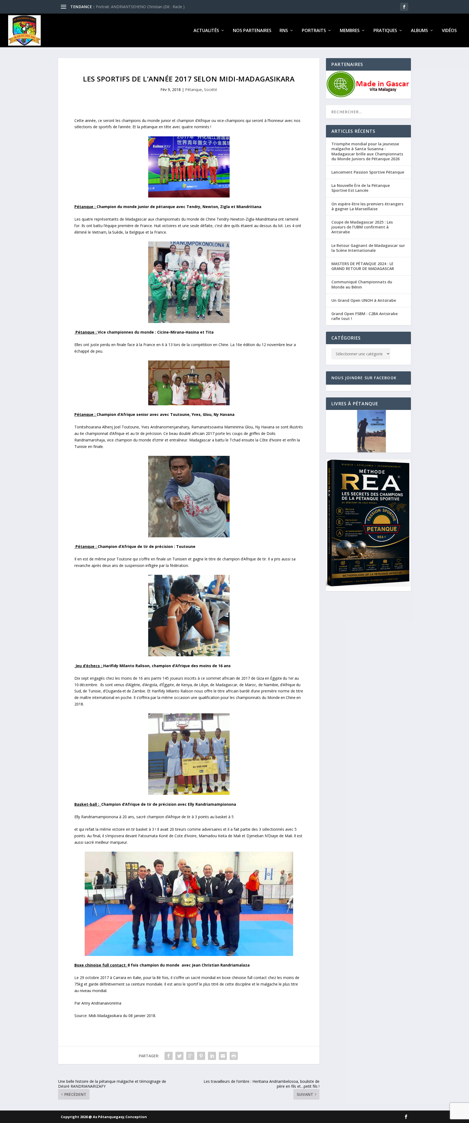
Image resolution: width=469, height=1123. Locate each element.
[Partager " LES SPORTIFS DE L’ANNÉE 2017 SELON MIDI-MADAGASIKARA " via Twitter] (179, 1055)
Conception (136, 1116)
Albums (419, 30)
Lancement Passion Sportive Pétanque (367, 172)
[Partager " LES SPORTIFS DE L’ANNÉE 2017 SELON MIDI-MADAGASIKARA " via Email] (222, 1055)
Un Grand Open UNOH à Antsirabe (363, 300)
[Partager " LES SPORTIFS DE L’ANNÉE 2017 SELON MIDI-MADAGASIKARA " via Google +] (190, 1055)
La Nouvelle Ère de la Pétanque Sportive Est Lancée (360, 188)
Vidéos (449, 30)
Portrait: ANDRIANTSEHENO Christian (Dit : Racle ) (140, 6)
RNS (284, 30)
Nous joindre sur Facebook (364, 377)
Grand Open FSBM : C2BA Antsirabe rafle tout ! (364, 316)
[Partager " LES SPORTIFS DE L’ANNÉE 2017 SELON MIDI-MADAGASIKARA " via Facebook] (168, 1055)
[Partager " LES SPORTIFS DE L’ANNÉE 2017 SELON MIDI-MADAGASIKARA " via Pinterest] (201, 1055)
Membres (350, 30)
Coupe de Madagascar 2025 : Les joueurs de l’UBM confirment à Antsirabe (362, 226)
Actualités (206, 30)
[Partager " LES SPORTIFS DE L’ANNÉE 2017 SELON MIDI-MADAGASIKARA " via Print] (233, 1055)
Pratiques (385, 30)
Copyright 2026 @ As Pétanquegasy (92, 1116)
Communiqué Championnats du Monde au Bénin (361, 284)
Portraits (314, 30)
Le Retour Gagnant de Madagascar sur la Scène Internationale (368, 248)
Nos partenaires (252, 30)
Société (210, 89)
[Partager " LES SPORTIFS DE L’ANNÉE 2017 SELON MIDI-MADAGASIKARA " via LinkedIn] (212, 1055)
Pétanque (193, 89)
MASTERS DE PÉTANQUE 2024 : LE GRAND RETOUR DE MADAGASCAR (362, 266)
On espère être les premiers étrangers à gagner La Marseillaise (367, 206)
